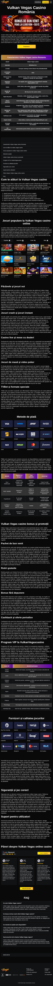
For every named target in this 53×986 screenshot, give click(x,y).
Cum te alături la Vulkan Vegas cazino (13, 147)
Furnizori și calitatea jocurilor (10, 163)
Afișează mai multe (26, 888)
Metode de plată (7, 154)
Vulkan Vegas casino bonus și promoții (13, 157)
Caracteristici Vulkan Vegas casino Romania (14, 144)
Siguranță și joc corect (9, 166)
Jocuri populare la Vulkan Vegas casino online (15, 150)
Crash (31, 240)
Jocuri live (19, 240)
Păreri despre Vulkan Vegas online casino (14, 173)
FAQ (4, 176)
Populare (6, 240)
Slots (45, 240)
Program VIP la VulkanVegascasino (12, 160)
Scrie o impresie (44, 853)
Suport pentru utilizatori (9, 170)
